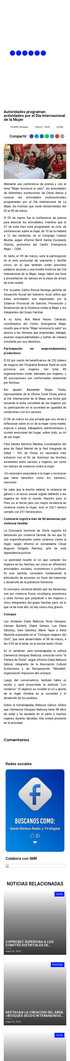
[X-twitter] (31, 53)
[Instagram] (24, 53)
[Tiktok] (43, 53)
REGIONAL (57, 964)
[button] (63, 53)
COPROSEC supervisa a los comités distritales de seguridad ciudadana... (29, 945)
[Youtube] (37, 53)
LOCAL (59, 127)
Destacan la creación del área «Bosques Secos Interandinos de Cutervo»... (34, 1015)
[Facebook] (12, 53)
